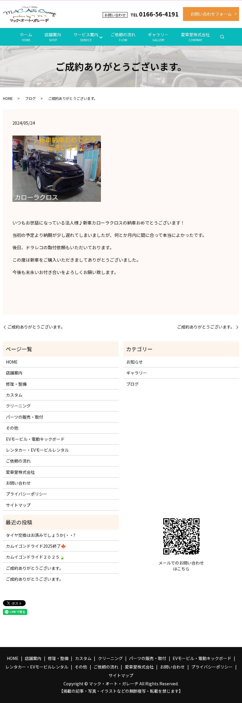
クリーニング (18, 406)
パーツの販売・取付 (24, 417)
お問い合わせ (18, 483)
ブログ (30, 98)
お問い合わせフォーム (211, 14)
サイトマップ (18, 505)
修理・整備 (16, 384)
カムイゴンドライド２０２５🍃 (35, 557)
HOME (8, 98)
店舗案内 (53, 37)
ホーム (26, 37)
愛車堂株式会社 (195, 37)
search (222, 36)
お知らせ (134, 362)
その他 (12, 428)
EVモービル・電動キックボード (35, 439)
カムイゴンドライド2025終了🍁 (36, 546)
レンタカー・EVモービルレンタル (37, 450)
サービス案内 (85, 37)
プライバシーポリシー (26, 494)
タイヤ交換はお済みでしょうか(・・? (40, 535)
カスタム (14, 395)
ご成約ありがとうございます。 (36, 327)
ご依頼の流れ (123, 37)
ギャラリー (158, 37)
